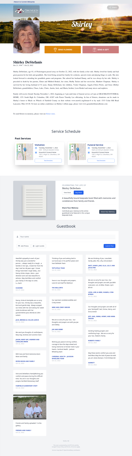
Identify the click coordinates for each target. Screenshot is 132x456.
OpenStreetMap (68, 450)
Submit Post (109, 246)
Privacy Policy (60, 447)
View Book (67, 192)
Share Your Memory (108, 212)
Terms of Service (71, 447)
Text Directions (48, 160)
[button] (25, 150)
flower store (50, 113)
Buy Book (78, 192)
